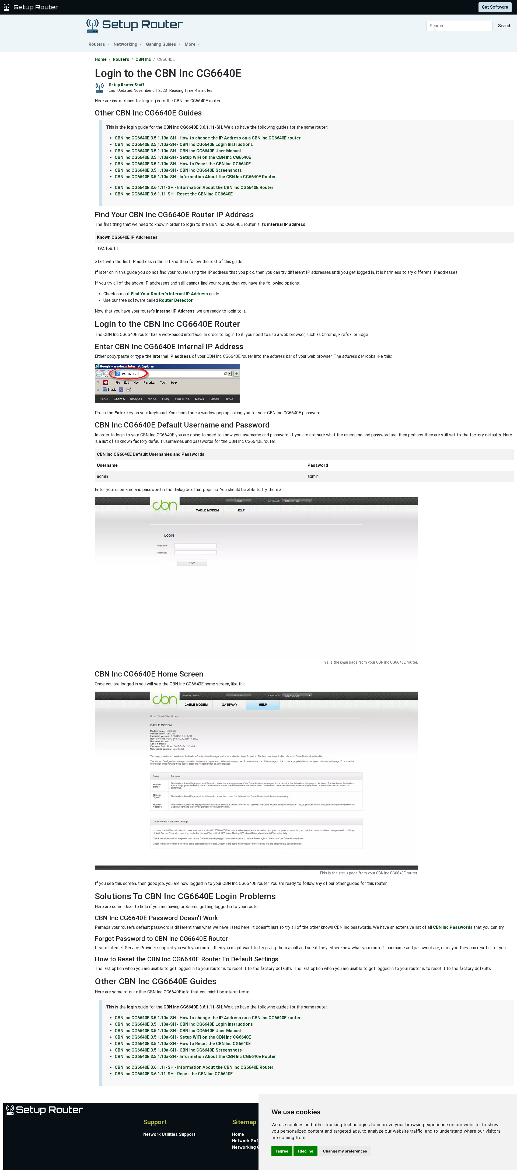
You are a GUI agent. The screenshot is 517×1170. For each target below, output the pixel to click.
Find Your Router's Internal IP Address (169, 293)
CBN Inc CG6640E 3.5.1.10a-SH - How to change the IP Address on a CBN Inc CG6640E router (208, 138)
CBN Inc (143, 59)
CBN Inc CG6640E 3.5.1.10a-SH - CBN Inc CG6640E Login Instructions (184, 144)
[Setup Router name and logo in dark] (134, 26)
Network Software (251, 1140)
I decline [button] (305, 1151)
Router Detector (176, 300)
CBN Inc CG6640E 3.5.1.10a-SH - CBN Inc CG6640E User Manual (178, 150)
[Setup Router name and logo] (32, 6)
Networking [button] (126, 44)
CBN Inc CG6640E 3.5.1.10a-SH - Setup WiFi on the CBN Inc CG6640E (183, 157)
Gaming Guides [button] (161, 44)
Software (134, 7)
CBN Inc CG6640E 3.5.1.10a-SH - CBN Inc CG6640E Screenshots (178, 170)
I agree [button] (282, 1151)
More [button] (191, 44)
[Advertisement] (46, 132)
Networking (108, 7)
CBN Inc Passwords (453, 927)
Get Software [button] (495, 7)
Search (504, 25)
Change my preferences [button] (345, 1151)
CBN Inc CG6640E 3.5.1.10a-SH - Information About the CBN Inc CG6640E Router (195, 176)
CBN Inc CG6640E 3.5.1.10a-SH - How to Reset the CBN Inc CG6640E (183, 163)
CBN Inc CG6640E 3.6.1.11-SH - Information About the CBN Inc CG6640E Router (194, 187)
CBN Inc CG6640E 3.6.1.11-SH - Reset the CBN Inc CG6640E (174, 194)
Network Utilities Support (169, 1134)
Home (101, 59)
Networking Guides (251, 1147)
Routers (84, 7)
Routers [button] (97, 44)
